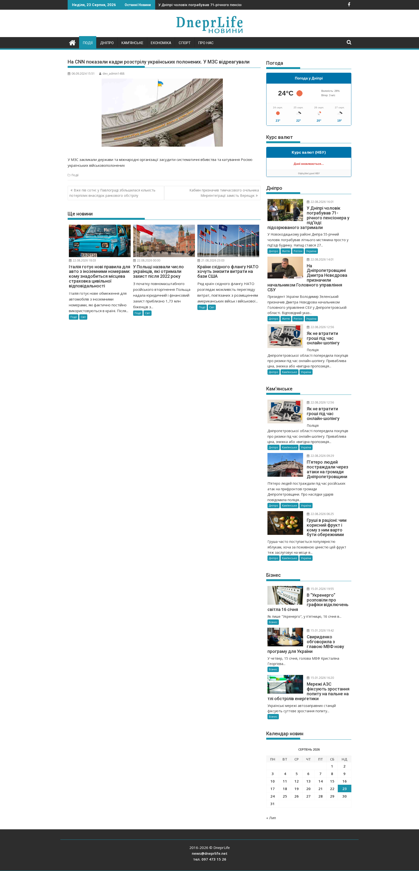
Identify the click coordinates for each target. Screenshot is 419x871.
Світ (83, 317)
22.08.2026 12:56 (322, 327)
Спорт (185, 43)
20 (308, 788)
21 (320, 788)
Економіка (161, 43)
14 (320, 781)
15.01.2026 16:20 (322, 678)
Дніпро (107, 43)
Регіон (298, 251)
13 (308, 781)
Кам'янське (289, 372)
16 (344, 781)
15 (332, 781)
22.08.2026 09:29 (322, 456)
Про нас (206, 43)
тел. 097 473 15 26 (209, 859)
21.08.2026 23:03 (213, 260)
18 (285, 788)
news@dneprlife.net (209, 853)
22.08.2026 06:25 (322, 514)
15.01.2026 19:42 (322, 630)
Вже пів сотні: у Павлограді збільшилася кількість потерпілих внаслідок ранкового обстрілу (112, 193)
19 (296, 788)
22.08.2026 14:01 (322, 259)
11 (285, 781)
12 (296, 781)
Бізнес (273, 622)
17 (272, 788)
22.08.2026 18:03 (84, 260)
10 (272, 781)
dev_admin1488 (113, 73)
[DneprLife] (72, 42)
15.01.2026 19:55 (322, 589)
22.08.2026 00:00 (148, 260)
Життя (286, 251)
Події (88, 43)
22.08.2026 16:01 (322, 202)
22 (332, 788)
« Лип (271, 817)
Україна (311, 251)
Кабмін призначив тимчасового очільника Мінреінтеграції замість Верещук (224, 193)
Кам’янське (132, 43)
